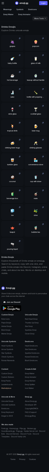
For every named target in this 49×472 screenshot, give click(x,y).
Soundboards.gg (8, 431)
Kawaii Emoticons (31, 357)
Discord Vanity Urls (18, 437)
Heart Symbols (7, 346)
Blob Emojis (5, 330)
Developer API (30, 405)
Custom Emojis (7, 373)
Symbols (19, 9)
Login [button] (43, 3)
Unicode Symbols (8, 405)
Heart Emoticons (31, 346)
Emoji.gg (10, 288)
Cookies (32, 459)
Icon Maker (29, 388)
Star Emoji (29, 326)
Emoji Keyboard (7, 412)
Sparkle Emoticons (32, 353)
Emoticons (32, 9)
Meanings (7, 9)
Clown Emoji (29, 334)
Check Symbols (7, 357)
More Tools (39, 18)
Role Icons (5, 319)
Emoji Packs (6, 381)
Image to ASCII (7, 416)
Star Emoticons (31, 349)
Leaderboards (7, 384)
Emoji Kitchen (30, 381)
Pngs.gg (19, 431)
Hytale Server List (31, 431)
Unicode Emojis (7, 401)
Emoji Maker (8, 14)
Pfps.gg (23, 428)
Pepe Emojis (6, 323)
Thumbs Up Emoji (32, 323)
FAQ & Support (31, 412)
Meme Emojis (6, 334)
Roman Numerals (8, 360)
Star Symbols (6, 353)
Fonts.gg (4, 428)
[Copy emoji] (19, 38)
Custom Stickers (7, 377)
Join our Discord (13, 302)
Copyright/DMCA (31, 408)
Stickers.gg (31, 428)
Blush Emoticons (31, 360)
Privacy (22, 459)
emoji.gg (23, 3)
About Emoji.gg (31, 401)
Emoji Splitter (30, 384)
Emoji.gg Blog (30, 416)
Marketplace (6, 388)
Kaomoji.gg (14, 428)
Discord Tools (25, 434)
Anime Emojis (6, 326)
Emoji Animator (24, 14)
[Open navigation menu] (2, 3)
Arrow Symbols (7, 349)
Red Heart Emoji (31, 319)
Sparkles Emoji (30, 330)
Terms (12, 459)
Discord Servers (12, 434)
